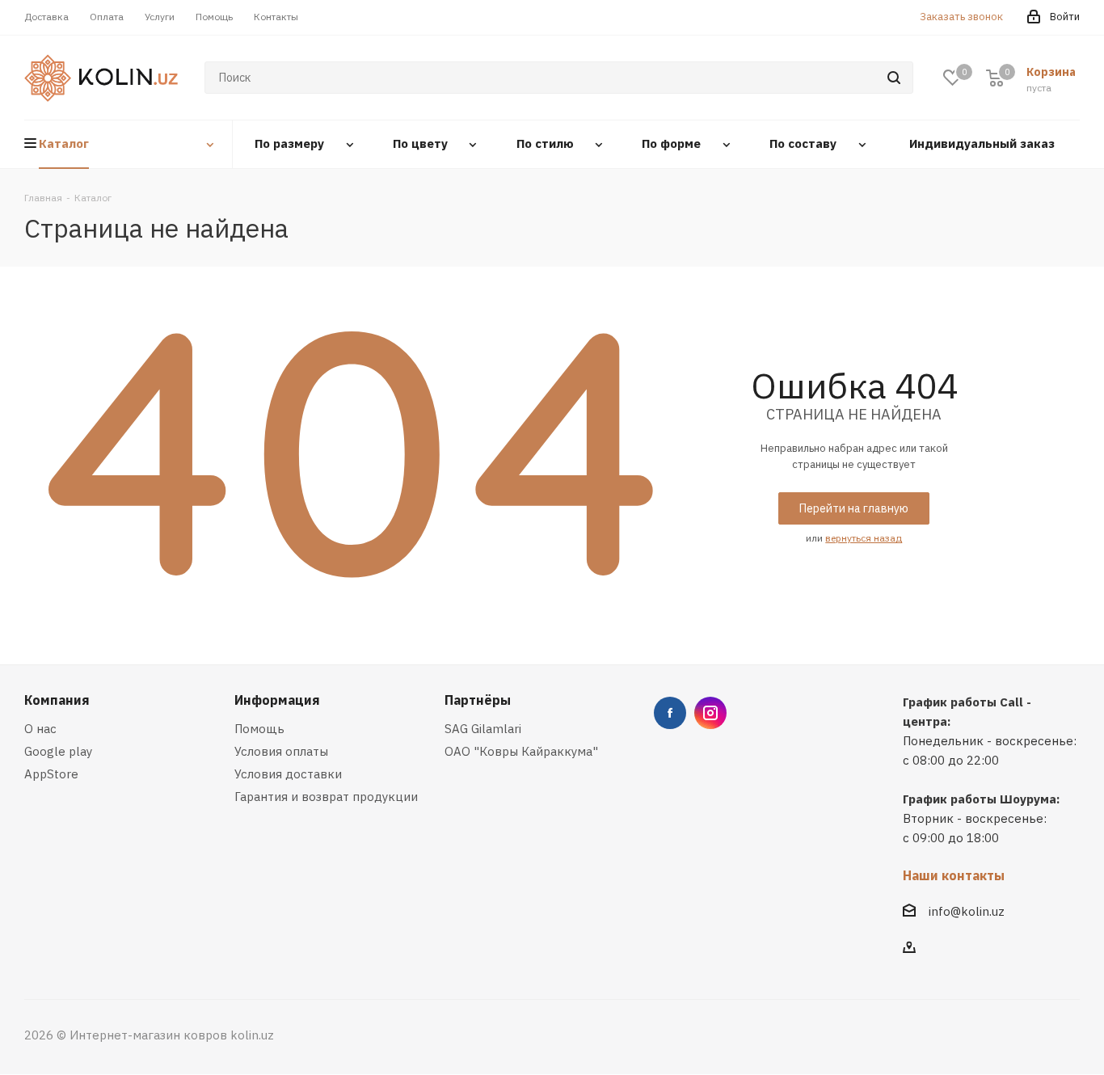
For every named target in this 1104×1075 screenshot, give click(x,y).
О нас (40, 728)
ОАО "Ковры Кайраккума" (521, 751)
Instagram (710, 713)
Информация (277, 700)
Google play (58, 751)
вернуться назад (863, 538)
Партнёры (478, 700)
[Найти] (893, 77)
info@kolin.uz (967, 911)
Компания (57, 700)
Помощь (259, 728)
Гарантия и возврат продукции (326, 796)
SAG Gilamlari (483, 728)
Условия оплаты (281, 751)
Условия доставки (288, 774)
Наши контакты (954, 875)
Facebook (670, 713)
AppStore (51, 774)
